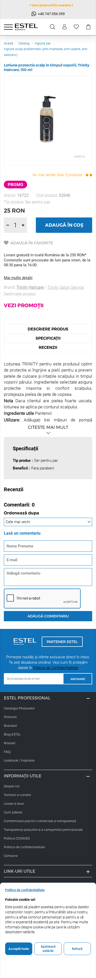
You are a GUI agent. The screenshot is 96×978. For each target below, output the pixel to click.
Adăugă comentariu (48, 616)
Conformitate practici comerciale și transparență (40, 821)
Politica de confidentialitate (24, 847)
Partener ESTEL (62, 641)
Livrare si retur (14, 803)
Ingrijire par (43, 43)
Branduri (10, 725)
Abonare (77, 679)
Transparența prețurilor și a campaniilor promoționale (43, 829)
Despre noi (11, 786)
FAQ (7, 751)
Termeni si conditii (17, 795)
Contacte (11, 855)
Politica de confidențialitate (25, 890)
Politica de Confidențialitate (55, 667)
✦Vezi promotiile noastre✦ (51, 5)
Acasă (8, 43)
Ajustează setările (48, 949)
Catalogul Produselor (19, 708)
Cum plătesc (13, 812)
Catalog (23, 43)
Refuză (77, 949)
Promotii (10, 717)
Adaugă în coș (64, 225)
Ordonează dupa (21, 513)
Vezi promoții (24, 305)
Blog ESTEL (12, 734)
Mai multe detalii (18, 277)
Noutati (9, 743)
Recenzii (48, 347)
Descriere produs (48, 329)
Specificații (48, 338)
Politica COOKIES (17, 838)
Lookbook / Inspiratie (19, 760)
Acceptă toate (18, 949)
